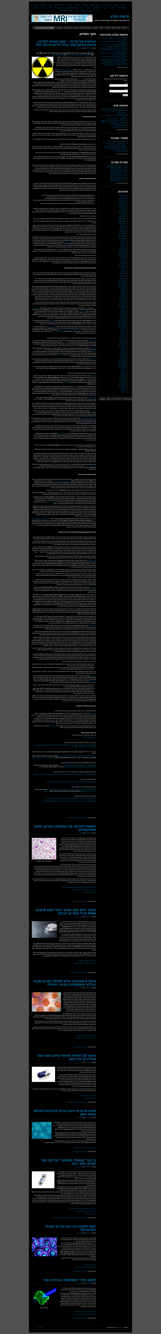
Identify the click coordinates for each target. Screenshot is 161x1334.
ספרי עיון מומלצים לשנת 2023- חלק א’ (116, 167)
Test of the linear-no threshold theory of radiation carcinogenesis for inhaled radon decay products (70, 798)
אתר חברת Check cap (90, 1098)
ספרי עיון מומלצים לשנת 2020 (118, 170)
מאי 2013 (123, 352)
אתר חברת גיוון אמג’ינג (90, 1213)
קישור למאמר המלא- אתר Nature (87, 961)
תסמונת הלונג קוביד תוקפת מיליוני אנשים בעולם (114, 63)
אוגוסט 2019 (122, 238)
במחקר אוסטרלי (92, 397)
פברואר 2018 (122, 262)
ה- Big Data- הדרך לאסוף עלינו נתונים (116, 119)
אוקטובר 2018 (122, 253)
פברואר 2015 (122, 317)
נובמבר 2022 (122, 205)
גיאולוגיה (112, 8)
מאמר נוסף (93, 675)
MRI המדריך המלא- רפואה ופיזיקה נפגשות (79, 54)
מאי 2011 (123, 392)
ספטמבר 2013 (122, 345)
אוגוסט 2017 (122, 267)
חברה (81, 8)
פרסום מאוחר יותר (62, 433)
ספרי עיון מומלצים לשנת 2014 (118, 180)
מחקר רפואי (93, 411)
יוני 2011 (123, 390)
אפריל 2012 (123, 374)
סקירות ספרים (67, 28)
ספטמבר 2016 (122, 285)
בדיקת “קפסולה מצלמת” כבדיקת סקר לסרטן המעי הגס (68, 1162)
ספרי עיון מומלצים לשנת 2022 (118, 169)
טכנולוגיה (68, 1217)
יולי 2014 (123, 328)
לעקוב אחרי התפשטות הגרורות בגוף (70, 1279)
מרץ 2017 (123, 275)
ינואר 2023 (123, 203)
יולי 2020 (123, 225)
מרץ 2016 (123, 295)
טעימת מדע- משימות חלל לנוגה (118, 124)
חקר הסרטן (78, 817)
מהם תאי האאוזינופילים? (89, 892)
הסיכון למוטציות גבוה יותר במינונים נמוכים (69, 329)
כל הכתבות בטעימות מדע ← (122, 129)
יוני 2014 (123, 330)
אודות (119, 28)
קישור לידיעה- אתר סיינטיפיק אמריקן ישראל (85, 1147)
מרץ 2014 (123, 335)
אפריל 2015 (123, 313)
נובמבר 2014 (122, 322)
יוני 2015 (123, 310)
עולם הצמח (36, 8)
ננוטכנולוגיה (85, 5)
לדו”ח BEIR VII (92, 681)
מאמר (83, 70)
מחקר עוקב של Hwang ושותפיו (88, 418)
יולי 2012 (123, 369)
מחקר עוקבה (80, 79)
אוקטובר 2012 (122, 363)
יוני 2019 (123, 241)
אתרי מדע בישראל (121, 151)
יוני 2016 (123, 290)
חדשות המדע (120, 1327)
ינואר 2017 (123, 278)
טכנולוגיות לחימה (59, 8)
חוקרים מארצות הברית (90, 466)
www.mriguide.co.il (57, 54)
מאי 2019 (123, 243)
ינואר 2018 (123, 263)
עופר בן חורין (79, 48)
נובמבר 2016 (122, 282)
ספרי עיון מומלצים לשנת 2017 (118, 175)
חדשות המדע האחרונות (114, 34)
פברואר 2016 (122, 297)
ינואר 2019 (123, 250)
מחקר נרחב (66, 382)
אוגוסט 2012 (122, 367)
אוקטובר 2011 (122, 384)
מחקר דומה (60, 355)
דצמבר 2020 (122, 216)
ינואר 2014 (123, 338)
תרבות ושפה (63, 10)
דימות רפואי (84, 817)
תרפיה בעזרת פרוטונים (120, 125)
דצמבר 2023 (122, 198)
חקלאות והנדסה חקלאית (72, 8)
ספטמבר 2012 (122, 365)
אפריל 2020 (123, 226)
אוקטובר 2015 (122, 303)
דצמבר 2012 (122, 360)
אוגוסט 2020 (122, 223)
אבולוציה (77, 5)
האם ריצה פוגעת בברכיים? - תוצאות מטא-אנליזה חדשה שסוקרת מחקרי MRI (113, 53)
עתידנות (97, 10)
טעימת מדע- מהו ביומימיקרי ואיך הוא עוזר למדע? (113, 122)
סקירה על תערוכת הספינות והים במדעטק (115, 148)
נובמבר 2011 (122, 382)
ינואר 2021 (123, 215)
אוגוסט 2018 (122, 257)
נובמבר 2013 (122, 342)
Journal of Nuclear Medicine (64, 70)
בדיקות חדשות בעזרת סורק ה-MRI (117, 141)
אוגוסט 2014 (122, 327)
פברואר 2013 (122, 357)
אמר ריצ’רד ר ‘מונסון (51, 502)
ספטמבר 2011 (122, 385)
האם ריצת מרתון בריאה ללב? (118, 150)
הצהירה (52, 320)
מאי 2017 (123, 272)
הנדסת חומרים (96, 8)
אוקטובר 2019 (122, 235)
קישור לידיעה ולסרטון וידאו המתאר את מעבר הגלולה (83, 1208)
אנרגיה (35, 5)
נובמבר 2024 (122, 195)
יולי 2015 (123, 308)
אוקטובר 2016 (122, 283)
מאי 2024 (123, 196)
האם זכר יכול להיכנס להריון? (119, 127)
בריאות (85, 1102)
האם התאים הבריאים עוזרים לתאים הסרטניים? (70, 1228)
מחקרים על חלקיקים (50, 326)
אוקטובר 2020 (122, 220)
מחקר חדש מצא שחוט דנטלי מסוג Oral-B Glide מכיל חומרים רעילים (66, 911)
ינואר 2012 (123, 379)
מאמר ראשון (93, 713)
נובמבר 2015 (122, 302)
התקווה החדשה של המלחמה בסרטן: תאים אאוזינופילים (65, 828)
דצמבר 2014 (122, 320)
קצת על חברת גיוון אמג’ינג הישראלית (87, 1211)
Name (126, 83)
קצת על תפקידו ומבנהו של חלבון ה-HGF (86, 1267)
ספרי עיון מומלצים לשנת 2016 (118, 177)
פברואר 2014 (122, 337)
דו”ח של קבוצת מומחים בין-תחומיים (62, 481)
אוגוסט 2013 (122, 347)
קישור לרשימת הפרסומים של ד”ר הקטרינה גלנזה (84, 1314)
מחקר (94, 308)
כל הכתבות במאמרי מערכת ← (121, 154)
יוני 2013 (123, 350)
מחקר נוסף (65, 342)
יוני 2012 (123, 370)
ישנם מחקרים (67, 242)
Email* (126, 89)
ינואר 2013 (123, 358)
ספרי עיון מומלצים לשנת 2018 (118, 174)
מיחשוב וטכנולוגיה (94, 5)
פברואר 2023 (122, 201)
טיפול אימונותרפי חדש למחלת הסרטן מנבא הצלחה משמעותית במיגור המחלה (65, 983)
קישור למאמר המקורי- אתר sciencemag (86, 1038)
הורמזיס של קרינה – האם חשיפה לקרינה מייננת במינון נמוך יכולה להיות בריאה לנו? (66, 43)
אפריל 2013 (123, 353)
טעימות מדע (59, 28)
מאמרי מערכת (70, 817)
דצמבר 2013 (122, 340)
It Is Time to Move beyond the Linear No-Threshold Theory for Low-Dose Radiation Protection (71, 782)
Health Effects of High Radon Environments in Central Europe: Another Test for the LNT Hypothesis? (69, 801)
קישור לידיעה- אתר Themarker (88, 1095)
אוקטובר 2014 (122, 323)
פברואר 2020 (122, 230)
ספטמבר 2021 (122, 213)
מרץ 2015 (123, 315)
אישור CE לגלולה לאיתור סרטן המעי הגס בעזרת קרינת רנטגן (66, 1057)
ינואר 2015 (123, 318)
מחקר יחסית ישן (92, 340)
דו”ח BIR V (93, 359)
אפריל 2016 (123, 293)
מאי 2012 (123, 372)
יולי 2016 (123, 288)
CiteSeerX (84, 791)
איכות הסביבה (42, 5)
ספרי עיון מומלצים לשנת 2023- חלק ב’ (116, 165)
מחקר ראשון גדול (92, 560)
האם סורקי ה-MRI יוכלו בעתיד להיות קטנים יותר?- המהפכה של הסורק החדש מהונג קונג (113, 45)
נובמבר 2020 (122, 218)
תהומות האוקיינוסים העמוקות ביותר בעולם (115, 146)
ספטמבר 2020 (122, 221)
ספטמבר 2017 (122, 265)
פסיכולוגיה (70, 5)
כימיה (50, 5)
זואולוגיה (88, 8)
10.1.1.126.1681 (91, 791)
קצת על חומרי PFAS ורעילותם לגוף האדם (85, 963)
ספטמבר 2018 (122, 255)
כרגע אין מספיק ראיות (57, 331)
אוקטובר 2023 (122, 200)
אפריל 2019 (123, 245)
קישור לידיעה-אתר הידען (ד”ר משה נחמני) (85, 1311)
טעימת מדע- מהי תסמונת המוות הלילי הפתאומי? (113, 120)
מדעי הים (49, 8)
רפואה (109, 5)
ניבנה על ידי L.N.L (39, 1327)
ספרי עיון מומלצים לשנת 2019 (118, 172)
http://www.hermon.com (90, 737)
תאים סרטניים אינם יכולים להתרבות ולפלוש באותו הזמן (65, 1112)
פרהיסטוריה (83, 10)
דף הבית (125, 28)
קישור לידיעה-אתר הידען (90, 1264)
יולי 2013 (123, 348)
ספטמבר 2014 (122, 325)
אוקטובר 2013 (122, 343)
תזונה (76, 10)
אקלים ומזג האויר (121, 8)
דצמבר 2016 (122, 280)
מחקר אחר (36, 308)
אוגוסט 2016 (122, 287)
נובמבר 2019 (122, 233)
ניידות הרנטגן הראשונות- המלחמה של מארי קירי (114, 48)
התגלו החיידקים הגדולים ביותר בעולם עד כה (114, 65)
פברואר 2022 (122, 210)
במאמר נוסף (93, 587)
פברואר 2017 (122, 277)
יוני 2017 (123, 270)
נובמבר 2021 (122, 211)
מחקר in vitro (82, 311)
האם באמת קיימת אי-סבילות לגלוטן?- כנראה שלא (113, 109)
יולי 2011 (123, 389)
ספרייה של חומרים (121, 114)
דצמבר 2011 (122, 380)
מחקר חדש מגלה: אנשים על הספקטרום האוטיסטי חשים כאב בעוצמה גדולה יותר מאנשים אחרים (113, 60)
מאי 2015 (123, 312)
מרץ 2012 (123, 375)
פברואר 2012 (122, 377)
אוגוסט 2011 (122, 387)
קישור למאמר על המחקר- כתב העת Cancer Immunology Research (79, 887)
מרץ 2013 (123, 355)
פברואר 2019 (122, 248)
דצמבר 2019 (122, 231)
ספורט (43, 8)
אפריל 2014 (123, 333)
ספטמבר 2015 (122, 305)
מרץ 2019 (123, 246)
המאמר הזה (53, 726)
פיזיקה (90, 10)
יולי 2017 (123, 268)
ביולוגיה (123, 5)
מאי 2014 (123, 332)
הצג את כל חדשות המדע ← (122, 67)
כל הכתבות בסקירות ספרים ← (121, 183)
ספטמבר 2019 (122, 236)
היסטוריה (105, 8)
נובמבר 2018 (122, 251)
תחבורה (71, 10)
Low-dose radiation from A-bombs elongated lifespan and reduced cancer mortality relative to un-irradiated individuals (65, 774)
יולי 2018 (123, 258)
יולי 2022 (123, 208)
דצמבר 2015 (122, 300)
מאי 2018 (123, 260)
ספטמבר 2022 (122, 206)
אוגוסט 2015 (122, 307)
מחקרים (63, 243)
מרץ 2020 (123, 228)
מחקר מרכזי (93, 375)
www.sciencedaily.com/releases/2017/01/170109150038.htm (80, 767)
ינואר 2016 (123, 298)
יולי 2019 (123, 240)
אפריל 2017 (123, 273)
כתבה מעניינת (92, 625)
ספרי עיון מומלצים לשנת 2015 (118, 179)
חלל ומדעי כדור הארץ (59, 5)
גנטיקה (103, 5)
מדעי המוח (116, 5)
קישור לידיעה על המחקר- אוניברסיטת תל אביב (84, 890)
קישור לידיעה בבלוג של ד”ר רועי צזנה (87, 1035)
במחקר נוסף (93, 348)
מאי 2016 (123, 292)
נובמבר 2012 (122, 362)
